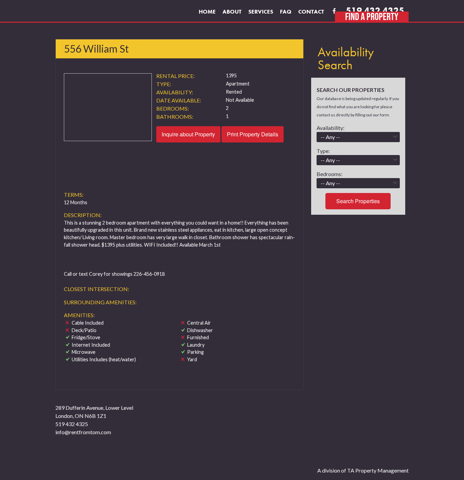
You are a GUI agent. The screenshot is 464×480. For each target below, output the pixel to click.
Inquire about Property (188, 134)
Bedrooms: (329, 174)
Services (260, 11)
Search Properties (358, 201)
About (232, 11)
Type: (323, 151)
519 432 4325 (375, 10)
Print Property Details (252, 134)
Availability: (330, 127)
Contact (311, 11)
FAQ (285, 11)
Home (207, 11)
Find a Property (371, 17)
